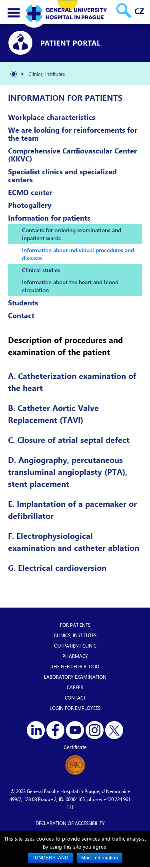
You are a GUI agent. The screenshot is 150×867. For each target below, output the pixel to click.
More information (99, 858)
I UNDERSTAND (50, 858)
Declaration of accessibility (70, 823)
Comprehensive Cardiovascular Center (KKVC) (72, 154)
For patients (75, 625)
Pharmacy (75, 656)
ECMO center (30, 192)
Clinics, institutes (75, 635)
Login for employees (75, 708)
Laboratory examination (75, 677)
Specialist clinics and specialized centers (62, 175)
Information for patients (49, 218)
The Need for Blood (75, 666)
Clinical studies (41, 270)
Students (23, 302)
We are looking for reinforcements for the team (72, 134)
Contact (21, 315)
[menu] (14, 13)
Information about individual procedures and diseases (78, 254)
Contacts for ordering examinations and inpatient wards (71, 234)
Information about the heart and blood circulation (70, 286)
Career (75, 687)
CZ (139, 10)
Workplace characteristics (51, 117)
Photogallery (30, 205)
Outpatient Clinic (75, 645)
